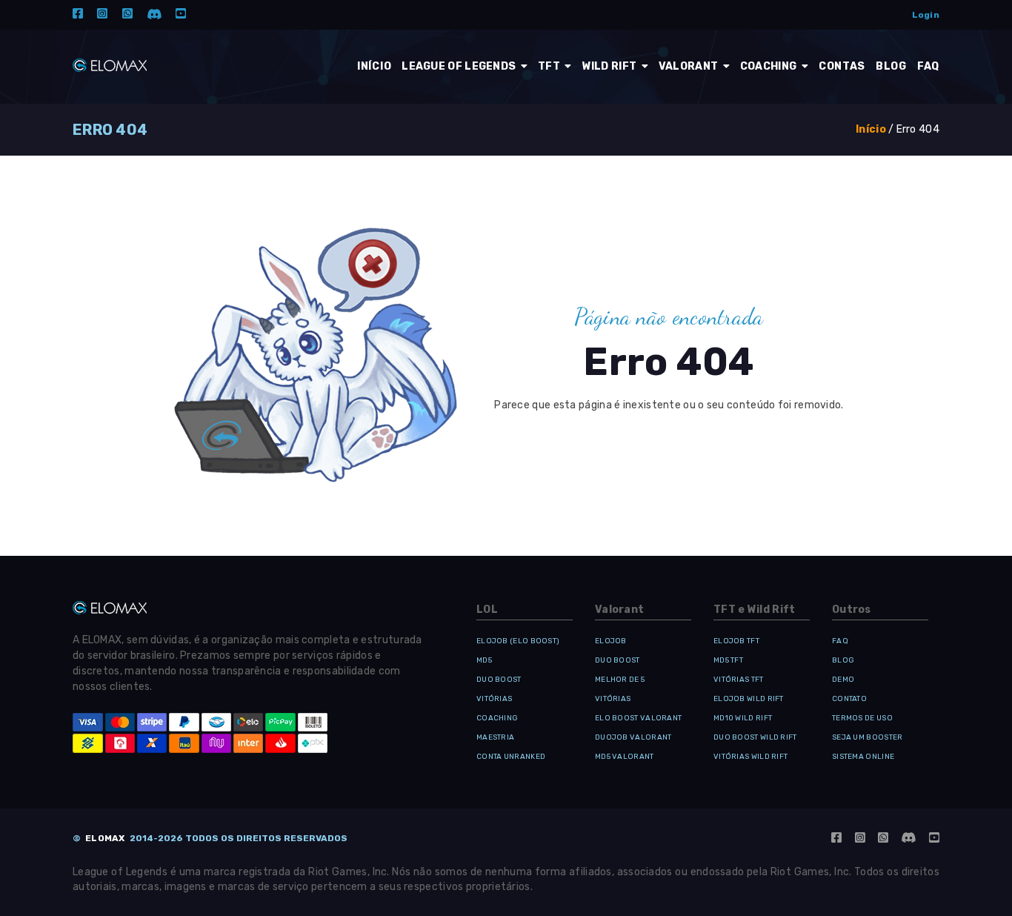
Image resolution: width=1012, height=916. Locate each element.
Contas (842, 66)
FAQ (928, 66)
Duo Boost (499, 679)
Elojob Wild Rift (748, 698)
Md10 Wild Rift (742, 718)
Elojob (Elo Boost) (517, 641)
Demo (843, 679)
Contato (849, 698)
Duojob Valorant (633, 737)
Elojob (611, 641)
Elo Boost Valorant (638, 718)
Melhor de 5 (620, 679)
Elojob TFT (736, 641)
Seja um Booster (867, 737)
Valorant (690, 66)
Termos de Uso (862, 718)
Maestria (495, 737)
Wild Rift (610, 66)
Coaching (769, 66)
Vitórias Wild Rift (750, 756)
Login (926, 15)
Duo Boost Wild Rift (755, 737)
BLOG (891, 66)
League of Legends (460, 66)
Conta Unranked (510, 756)
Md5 (484, 660)
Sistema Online (863, 756)
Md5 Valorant (624, 756)
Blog (843, 660)
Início (374, 66)
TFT (550, 66)
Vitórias (494, 698)
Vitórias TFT (738, 679)
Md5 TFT (728, 660)
